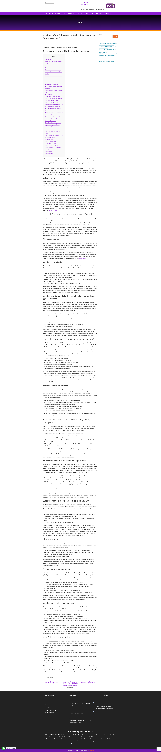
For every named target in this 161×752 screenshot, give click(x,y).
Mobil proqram (48, 151)
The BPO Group (90, 750)
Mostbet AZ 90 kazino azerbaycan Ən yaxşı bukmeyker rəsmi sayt (89, 682)
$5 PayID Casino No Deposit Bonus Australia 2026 (108, 49)
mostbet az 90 (62, 42)
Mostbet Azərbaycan (50, 129)
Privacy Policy (48, 707)
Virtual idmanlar (49, 94)
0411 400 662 (73, 713)
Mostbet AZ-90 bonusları (51, 102)
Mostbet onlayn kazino (50, 67)
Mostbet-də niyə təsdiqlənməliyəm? (53, 98)
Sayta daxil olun (49, 139)
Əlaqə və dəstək (49, 65)
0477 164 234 (80, 713)
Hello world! (112, 61)
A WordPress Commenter (104, 61)
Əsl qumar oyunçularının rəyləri (52, 96)
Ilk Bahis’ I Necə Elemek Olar (52, 80)
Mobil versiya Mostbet (50, 121)
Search (100, 34)
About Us (47, 703)
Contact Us (48, 705)
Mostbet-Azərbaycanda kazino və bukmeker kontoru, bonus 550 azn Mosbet (53, 72)
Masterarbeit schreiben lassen (52, 739)
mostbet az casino (52, 210)
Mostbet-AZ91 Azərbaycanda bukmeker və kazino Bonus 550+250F (51, 682)
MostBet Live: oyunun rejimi (52, 100)
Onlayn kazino (48, 59)
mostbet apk (82, 258)
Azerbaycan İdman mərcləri (51, 127)
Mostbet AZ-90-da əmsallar (52, 145)
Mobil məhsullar (49, 153)
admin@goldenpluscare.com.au (78, 720)
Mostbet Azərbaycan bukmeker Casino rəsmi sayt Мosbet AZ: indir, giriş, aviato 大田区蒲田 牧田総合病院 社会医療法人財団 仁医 (70, 683)
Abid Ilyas (45, 42)
